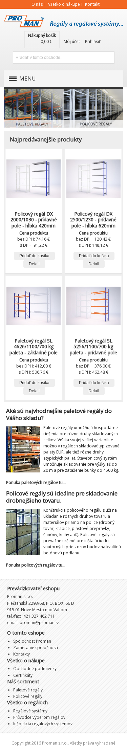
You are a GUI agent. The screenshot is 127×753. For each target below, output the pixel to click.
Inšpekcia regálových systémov (42, 724)
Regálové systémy (30, 711)
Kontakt (92, 4)
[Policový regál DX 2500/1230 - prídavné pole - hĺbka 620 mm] (93, 179)
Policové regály (93, 107)
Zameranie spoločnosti (35, 647)
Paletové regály (33, 107)
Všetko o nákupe (64, 4)
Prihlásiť (92, 41)
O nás (37, 4)
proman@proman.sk (40, 622)
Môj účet (72, 41)
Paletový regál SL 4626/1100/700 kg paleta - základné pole (33, 346)
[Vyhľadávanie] (108, 57)
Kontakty (21, 654)
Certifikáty (23, 675)
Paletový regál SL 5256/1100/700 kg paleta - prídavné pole (93, 346)
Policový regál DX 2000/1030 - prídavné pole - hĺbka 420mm (33, 219)
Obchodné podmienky (35, 668)
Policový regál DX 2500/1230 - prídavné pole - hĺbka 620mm (93, 219)
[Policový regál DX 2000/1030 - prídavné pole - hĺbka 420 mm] (33, 179)
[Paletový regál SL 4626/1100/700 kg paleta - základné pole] (33, 306)
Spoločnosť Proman (32, 641)
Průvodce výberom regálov (39, 717)
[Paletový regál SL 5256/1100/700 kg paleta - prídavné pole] (93, 306)
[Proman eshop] (63, 19)
